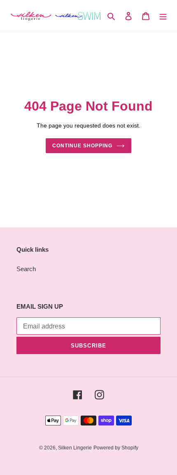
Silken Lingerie (75, 448)
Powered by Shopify (115, 448)
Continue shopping (82, 146)
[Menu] (163, 16)
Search (26, 268)
